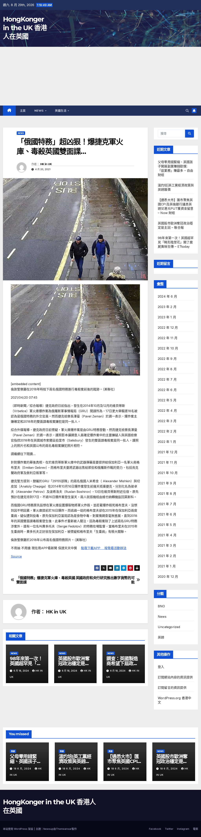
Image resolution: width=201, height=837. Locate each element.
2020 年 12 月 (168, 577)
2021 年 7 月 (167, 504)
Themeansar (64, 828)
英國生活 (61, 110)
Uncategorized (169, 627)
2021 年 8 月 (167, 494)
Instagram (183, 828)
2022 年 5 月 (167, 400)
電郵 (195, 828)
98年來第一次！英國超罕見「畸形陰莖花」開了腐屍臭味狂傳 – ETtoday (176, 242)
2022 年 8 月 (167, 369)
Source (16, 556)
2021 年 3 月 (167, 545)
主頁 (23, 110)
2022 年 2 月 (167, 431)
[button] (187, 111)
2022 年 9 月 (167, 359)
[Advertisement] (100, 76)
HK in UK (46, 164)
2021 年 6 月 (167, 514)
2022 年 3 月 (167, 421)
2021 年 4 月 (167, 535)
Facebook (155, 828)
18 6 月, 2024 (23, 768)
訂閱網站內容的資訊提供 (175, 677)
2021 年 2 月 (167, 556)
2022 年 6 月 (167, 390)
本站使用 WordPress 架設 (18, 828)
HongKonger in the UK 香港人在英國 (25, 28)
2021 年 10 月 (168, 473)
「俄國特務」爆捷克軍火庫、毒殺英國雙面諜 (45, 580)
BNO (161, 606)
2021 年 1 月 (167, 566)
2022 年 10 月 (168, 348)
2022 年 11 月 (167, 338)
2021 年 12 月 (167, 452)
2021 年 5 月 (167, 525)
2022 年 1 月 (167, 442)
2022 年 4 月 (167, 411)
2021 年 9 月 (167, 483)
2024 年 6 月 (167, 296)
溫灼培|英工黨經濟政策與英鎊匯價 (75, 761)
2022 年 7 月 (167, 379)
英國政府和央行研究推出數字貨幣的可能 (105, 580)
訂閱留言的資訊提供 (172, 688)
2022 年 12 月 (168, 328)
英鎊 (161, 637)
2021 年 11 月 (167, 462)
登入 (161, 667)
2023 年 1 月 (167, 317)
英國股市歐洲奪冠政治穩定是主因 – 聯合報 (74, 663)
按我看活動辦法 (115, 548)
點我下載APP (92, 548)
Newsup (48, 828)
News (39, 110)
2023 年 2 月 (167, 307)
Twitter (169, 828)
